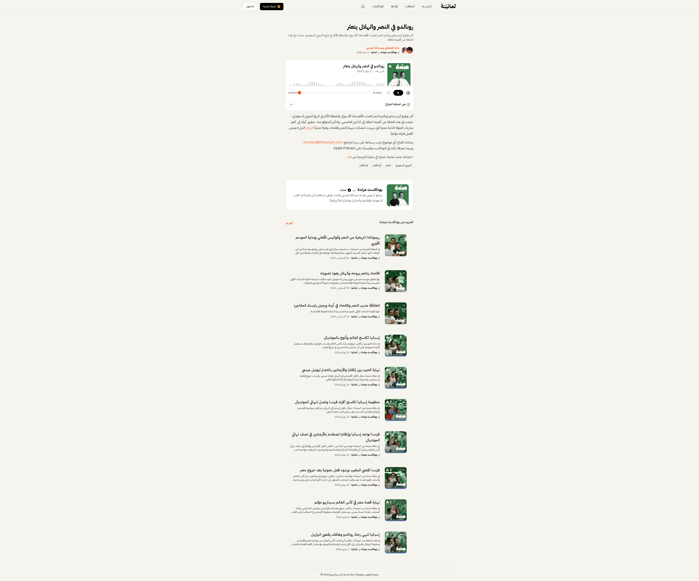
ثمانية (374, 52)
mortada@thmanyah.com (322, 142)
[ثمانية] (448, 6)
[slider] (299, 93)
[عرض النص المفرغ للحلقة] (291, 104)
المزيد (289, 223)
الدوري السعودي (404, 165)
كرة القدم (377, 165)
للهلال (309, 127)
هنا (350, 156)
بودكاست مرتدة (389, 52)
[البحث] (363, 6)
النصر (388, 165)
